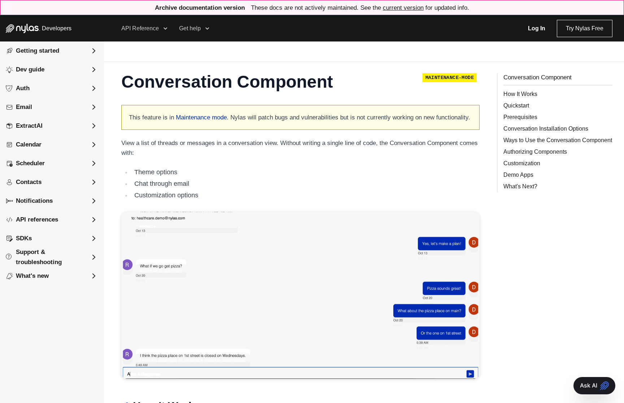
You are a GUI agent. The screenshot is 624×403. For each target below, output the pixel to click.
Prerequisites (520, 117)
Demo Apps (518, 175)
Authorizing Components (535, 152)
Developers (57, 28)
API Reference (140, 28)
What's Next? (520, 186)
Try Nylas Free (584, 28)
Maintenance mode (201, 117)
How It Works (520, 94)
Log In (536, 28)
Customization (521, 163)
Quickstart (516, 105)
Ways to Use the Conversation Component (557, 140)
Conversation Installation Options (545, 129)
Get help (190, 28)
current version (403, 7)
